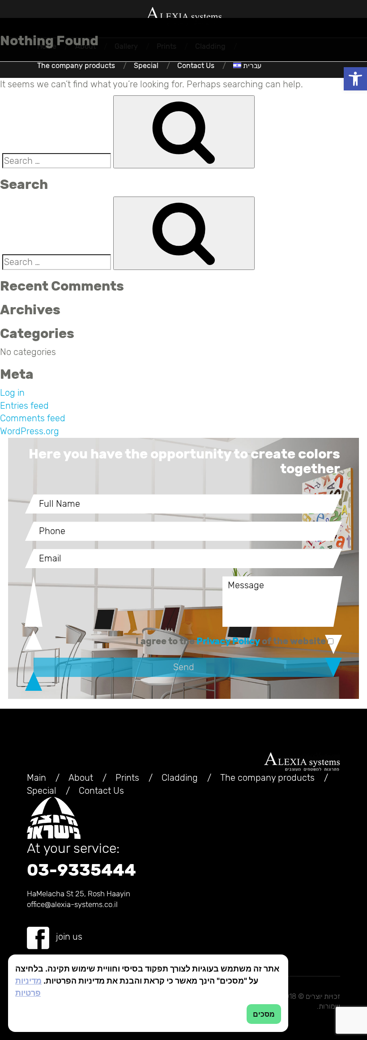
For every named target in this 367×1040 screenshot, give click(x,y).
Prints (127, 777)
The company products (76, 65)
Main (36, 777)
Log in (12, 392)
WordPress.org (29, 431)
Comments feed (32, 418)
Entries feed (24, 405)
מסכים (264, 1014)
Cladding (180, 777)
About (80, 777)
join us (69, 936)
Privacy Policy (228, 641)
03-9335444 (81, 870)
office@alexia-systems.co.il (72, 904)
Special (146, 65)
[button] (355, 78)
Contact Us (195, 65)
